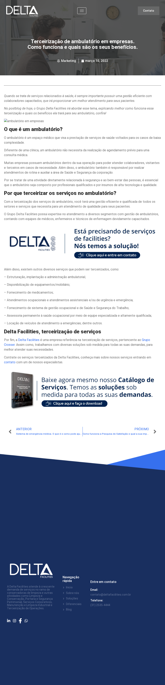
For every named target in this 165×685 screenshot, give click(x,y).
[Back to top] (156, 676)
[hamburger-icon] (81, 10)
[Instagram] (16, 620)
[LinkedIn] (10, 620)
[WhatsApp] (27, 620)
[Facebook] (22, 621)
